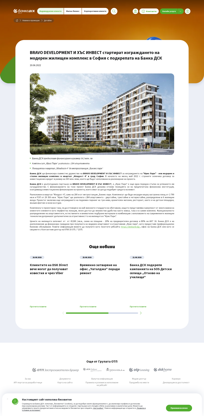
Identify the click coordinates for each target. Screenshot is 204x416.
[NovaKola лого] (115, 370)
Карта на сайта (64, 382)
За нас (28, 378)
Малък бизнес (72, 11)
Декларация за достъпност (176, 382)
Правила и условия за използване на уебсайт (101, 383)
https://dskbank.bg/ (130, 226)
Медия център (139, 378)
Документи (64, 378)
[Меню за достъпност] (187, 11)
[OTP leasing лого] (139, 370)
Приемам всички (179, 408)
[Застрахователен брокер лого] (55, 370)
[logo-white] (24, 11)
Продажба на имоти (139, 382)
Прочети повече (38, 306)
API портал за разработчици (28, 382)
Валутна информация (102, 378)
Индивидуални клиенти (50, 11)
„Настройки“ (98, 408)
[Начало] (17, 20)
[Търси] (114, 11)
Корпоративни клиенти (95, 11)
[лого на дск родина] (92, 370)
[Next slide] (140, 313)
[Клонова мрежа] (135, 11)
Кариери (176, 378)
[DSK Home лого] (163, 370)
